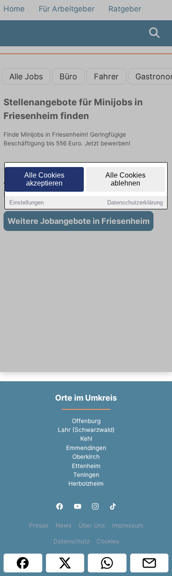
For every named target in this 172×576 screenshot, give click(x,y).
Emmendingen (86, 447)
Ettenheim (86, 465)
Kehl (86, 438)
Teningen (86, 474)
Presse (39, 525)
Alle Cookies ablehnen (125, 179)
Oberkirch (86, 456)
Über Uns (92, 525)
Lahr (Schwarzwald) (86, 429)
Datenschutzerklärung (135, 202)
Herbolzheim (86, 483)
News (63, 525)
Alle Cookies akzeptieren (44, 179)
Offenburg (86, 420)
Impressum (127, 525)
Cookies (108, 541)
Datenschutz (71, 541)
